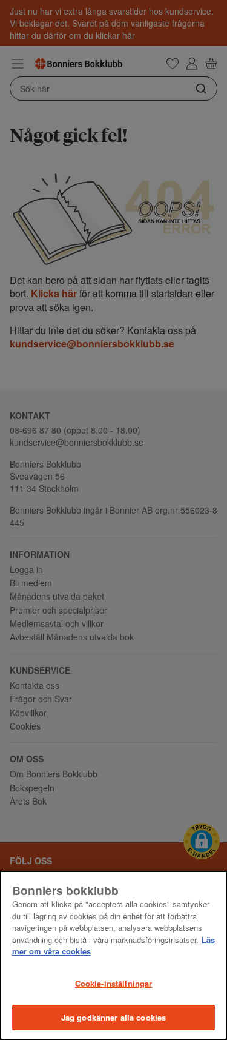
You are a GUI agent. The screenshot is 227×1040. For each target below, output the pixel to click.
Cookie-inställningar (114, 983)
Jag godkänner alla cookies (113, 1017)
